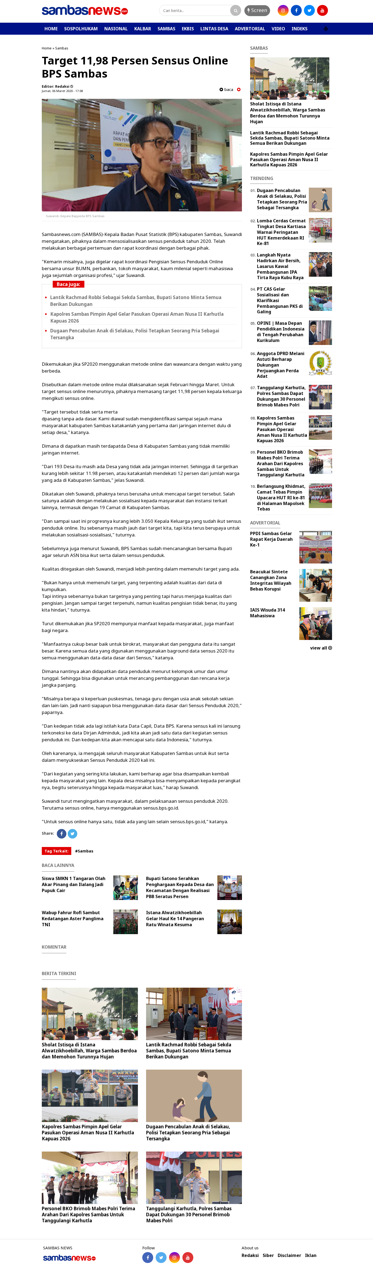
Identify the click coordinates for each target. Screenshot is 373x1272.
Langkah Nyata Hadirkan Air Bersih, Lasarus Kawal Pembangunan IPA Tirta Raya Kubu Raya (280, 266)
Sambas (61, 48)
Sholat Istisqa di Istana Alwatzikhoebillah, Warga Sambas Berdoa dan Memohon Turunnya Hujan (89, 1050)
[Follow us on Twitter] (161, 1257)
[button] (325, 26)
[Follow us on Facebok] (147, 1257)
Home (47, 48)
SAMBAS (166, 29)
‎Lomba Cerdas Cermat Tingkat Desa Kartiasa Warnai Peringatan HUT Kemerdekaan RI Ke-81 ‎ (281, 232)
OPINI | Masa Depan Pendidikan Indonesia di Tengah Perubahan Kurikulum (280, 331)
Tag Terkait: (57, 851)
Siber (268, 1255)
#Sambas (84, 851)
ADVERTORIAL (250, 29)
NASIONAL (116, 29)
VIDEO (278, 29)
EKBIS (188, 29)
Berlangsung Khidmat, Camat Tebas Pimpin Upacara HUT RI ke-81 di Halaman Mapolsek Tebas (281, 497)
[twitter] (309, 10)
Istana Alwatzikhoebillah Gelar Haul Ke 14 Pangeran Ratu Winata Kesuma (175, 919)
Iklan (310, 1255)
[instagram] (283, 10)
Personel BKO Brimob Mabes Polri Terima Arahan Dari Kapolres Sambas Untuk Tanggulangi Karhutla (88, 1214)
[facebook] (296, 10)
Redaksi (250, 1255)
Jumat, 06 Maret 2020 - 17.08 (62, 91)
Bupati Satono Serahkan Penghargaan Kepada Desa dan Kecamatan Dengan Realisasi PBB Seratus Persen (180, 887)
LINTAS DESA (214, 29)
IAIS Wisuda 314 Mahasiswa (267, 613)
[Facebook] (61, 834)
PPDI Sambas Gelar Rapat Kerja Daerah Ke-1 (271, 539)
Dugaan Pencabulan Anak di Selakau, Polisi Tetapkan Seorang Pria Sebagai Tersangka (188, 1132)
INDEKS (299, 29)
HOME (51, 29)
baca (228, 89)
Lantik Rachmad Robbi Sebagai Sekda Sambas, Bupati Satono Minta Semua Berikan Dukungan (188, 1050)
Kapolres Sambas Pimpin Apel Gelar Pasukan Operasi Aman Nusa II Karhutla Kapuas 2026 (88, 1132)
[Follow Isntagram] (174, 1257)
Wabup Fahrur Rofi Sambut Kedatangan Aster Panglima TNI (72, 919)
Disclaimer (289, 1255)
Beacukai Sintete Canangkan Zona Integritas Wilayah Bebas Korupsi (270, 580)
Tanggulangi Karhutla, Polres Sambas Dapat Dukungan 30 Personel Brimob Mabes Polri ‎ (189, 1214)
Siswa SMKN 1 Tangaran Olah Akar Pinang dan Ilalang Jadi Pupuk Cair (73, 884)
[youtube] (322, 10)
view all (319, 648)
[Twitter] (72, 834)
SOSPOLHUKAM (81, 29)
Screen (258, 10)
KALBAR (142, 29)
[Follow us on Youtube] (187, 1257)
